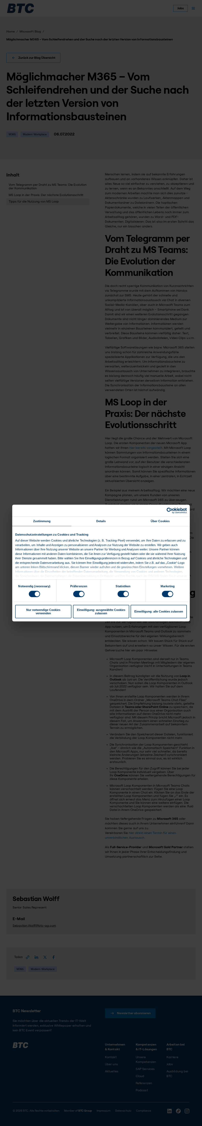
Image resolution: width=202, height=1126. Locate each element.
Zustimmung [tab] (42, 521)
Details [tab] (101, 521)
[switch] (78, 594)
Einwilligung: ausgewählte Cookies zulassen (101, 611)
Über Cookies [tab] (160, 521)
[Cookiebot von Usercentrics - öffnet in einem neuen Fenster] (169, 511)
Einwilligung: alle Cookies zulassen (158, 611)
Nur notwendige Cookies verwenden (43, 611)
